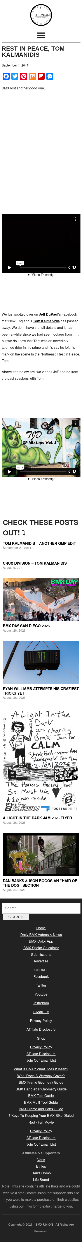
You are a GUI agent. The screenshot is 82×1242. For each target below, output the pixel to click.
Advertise (41, 961)
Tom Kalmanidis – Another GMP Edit (39, 543)
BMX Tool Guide (41, 1095)
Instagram (41, 1002)
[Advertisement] (41, 137)
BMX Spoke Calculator (41, 947)
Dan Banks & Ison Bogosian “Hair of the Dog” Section (40, 883)
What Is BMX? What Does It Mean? (41, 1068)
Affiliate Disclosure (41, 1029)
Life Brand (41, 1179)
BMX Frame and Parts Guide (41, 1108)
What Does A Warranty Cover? (41, 1075)
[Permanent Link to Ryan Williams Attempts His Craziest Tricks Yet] (41, 662)
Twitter (41, 985)
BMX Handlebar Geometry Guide (41, 1089)
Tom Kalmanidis (46, 320)
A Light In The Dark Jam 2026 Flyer (37, 817)
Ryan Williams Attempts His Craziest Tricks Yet (41, 690)
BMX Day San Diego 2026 (26, 625)
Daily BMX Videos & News (41, 934)
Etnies (41, 1166)
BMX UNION (41, 15)
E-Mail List (41, 1011)
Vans (41, 1159)
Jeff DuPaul (48, 314)
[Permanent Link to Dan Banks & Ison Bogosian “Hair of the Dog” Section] (41, 854)
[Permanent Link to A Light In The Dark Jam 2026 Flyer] (41, 760)
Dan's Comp (41, 1172)
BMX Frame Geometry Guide (41, 1082)
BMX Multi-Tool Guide (41, 1102)
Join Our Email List (41, 1060)
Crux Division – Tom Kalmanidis (35, 563)
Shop (41, 1038)
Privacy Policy (41, 1020)
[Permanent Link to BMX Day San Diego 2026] (41, 599)
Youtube (41, 994)
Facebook (41, 976)
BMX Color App (41, 941)
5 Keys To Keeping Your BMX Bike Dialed (41, 1115)
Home (41, 927)
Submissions (41, 954)
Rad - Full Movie (41, 1122)
